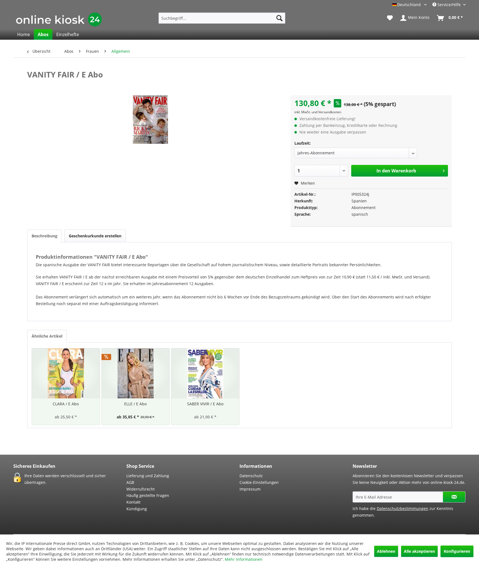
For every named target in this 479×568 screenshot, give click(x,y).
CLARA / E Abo (66, 403)
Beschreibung (44, 235)
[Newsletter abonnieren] (454, 496)
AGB (130, 482)
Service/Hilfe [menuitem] (449, 4)
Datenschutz (251, 475)
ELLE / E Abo (135, 403)
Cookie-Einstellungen (259, 482)
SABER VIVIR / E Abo (205, 403)
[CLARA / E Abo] (66, 373)
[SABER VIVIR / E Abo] (205, 373)
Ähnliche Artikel (47, 336)
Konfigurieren (457, 551)
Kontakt (133, 502)
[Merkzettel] (390, 18)
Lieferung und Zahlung (147, 475)
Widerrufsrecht (140, 489)
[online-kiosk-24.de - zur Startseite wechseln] (59, 19)
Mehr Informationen (244, 559)
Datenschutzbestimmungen (402, 508)
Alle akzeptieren (419, 551)
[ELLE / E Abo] (136, 373)
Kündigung (136, 508)
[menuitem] (222, 18)
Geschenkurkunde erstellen (95, 235)
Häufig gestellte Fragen (147, 495)
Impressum (250, 489)
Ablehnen (386, 551)
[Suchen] (279, 18)
